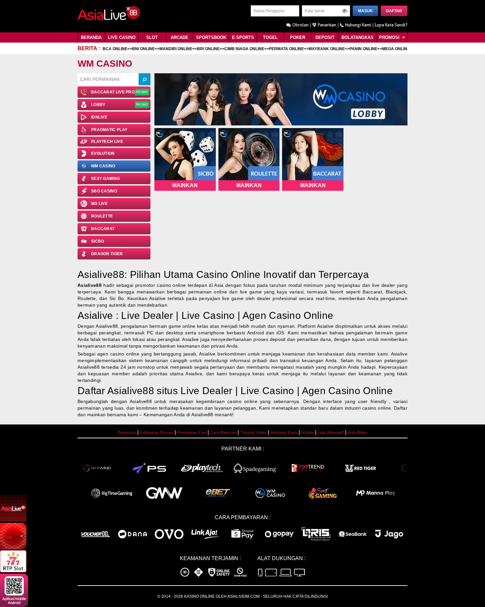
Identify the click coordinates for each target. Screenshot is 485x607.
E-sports (243, 37)
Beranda (91, 37)
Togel (270, 37)
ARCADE (179, 37)
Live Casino (122, 37)
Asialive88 (90, 285)
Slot (152, 37)
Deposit (325, 37)
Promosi (390, 37)
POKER (297, 37)
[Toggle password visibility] (344, 11)
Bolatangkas (357, 37)
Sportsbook (211, 37)
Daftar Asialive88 (116, 390)
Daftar (394, 11)
